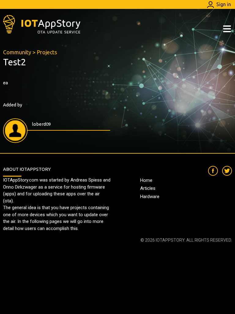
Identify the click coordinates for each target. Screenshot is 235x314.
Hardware (149, 196)
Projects (47, 52)
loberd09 (41, 124)
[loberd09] (15, 130)
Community (17, 52)
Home (146, 180)
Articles (147, 188)
